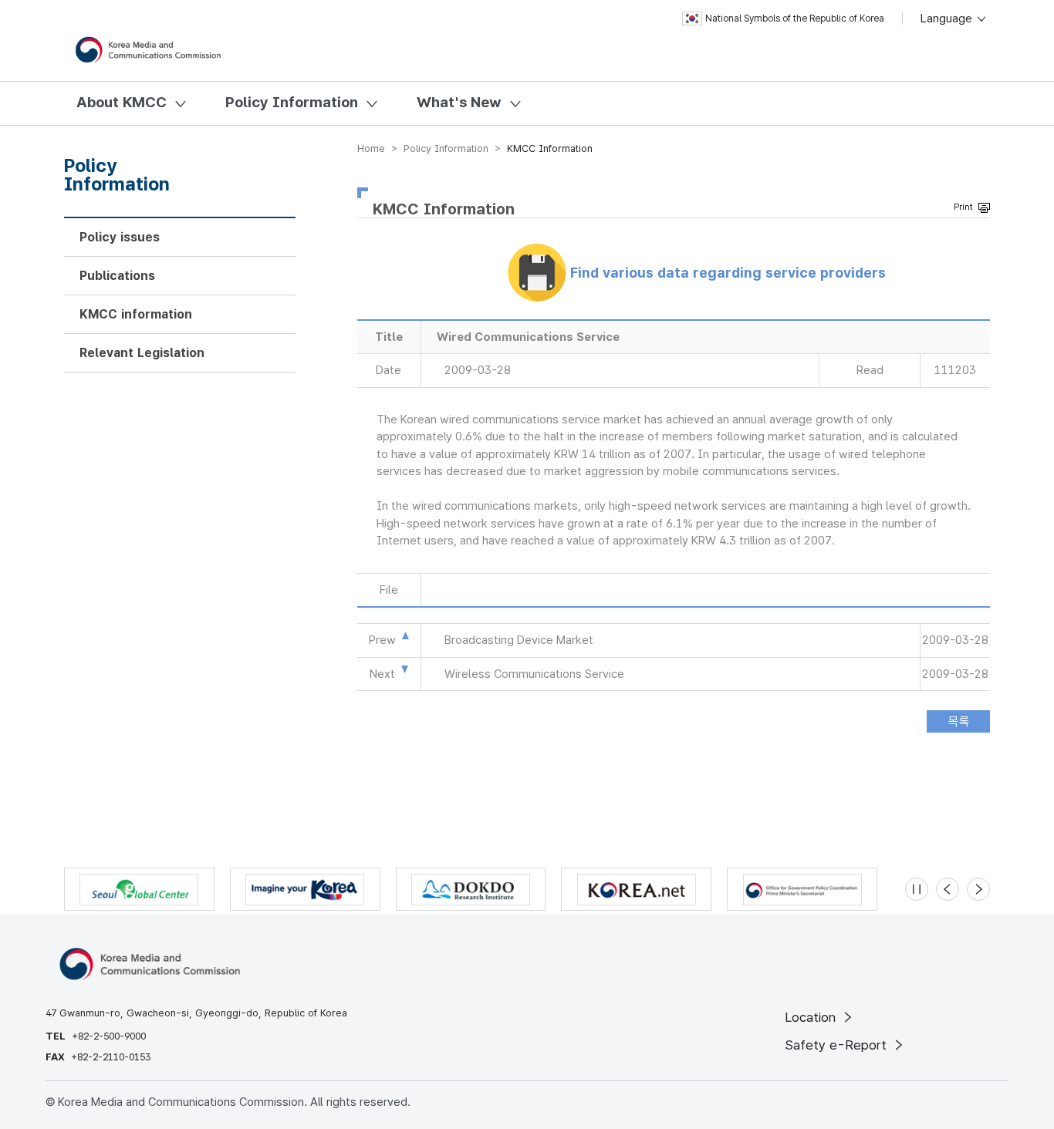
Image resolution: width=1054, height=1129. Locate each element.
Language (948, 18)
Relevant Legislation (141, 352)
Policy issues (119, 237)
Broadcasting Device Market (518, 640)
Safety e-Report (837, 1045)
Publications (117, 275)
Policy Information (291, 102)
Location (812, 1017)
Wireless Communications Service (534, 674)
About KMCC (121, 102)
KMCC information (135, 314)
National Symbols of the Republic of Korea (794, 18)
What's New (459, 102)
